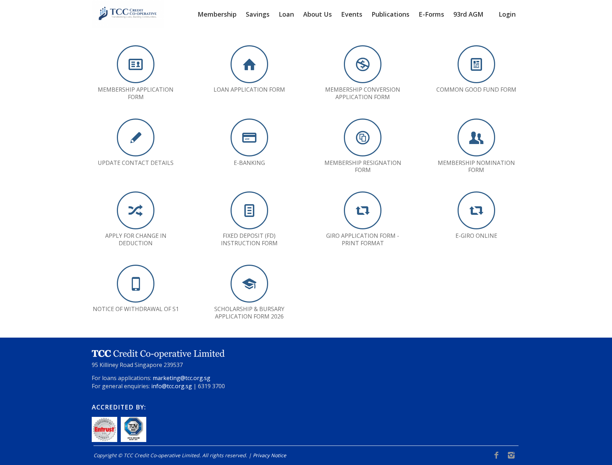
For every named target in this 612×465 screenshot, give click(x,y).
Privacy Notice (269, 455)
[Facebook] (496, 454)
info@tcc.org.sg (171, 386)
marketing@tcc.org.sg (181, 378)
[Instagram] (511, 454)
